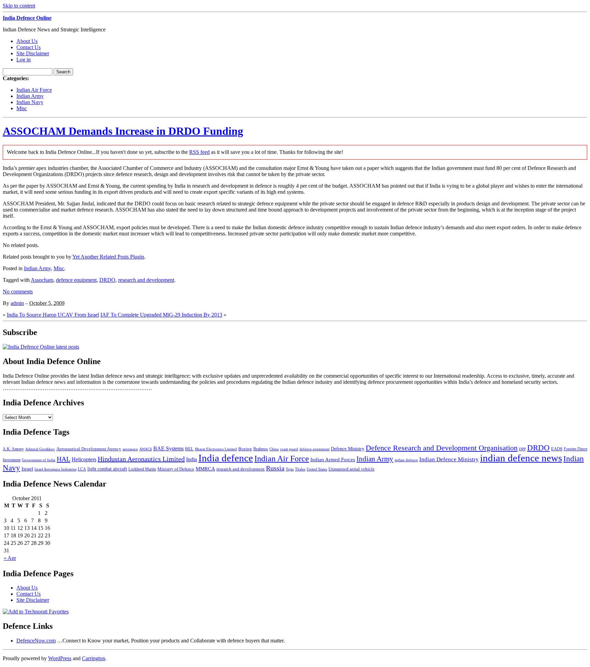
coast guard (289, 449)
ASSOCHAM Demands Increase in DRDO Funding (123, 131)
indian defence (406, 460)
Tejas (290, 469)
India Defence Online (27, 18)
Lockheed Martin (142, 469)
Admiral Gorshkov (40, 449)
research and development (146, 280)
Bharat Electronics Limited (216, 449)
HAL (63, 459)
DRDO (107, 280)
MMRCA (205, 469)
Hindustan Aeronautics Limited (141, 459)
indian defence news (521, 457)
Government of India (38, 460)
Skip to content (19, 6)
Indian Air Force (34, 90)
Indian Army (30, 96)
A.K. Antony (13, 449)
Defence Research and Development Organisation (442, 448)
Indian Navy (29, 102)
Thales (300, 469)
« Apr (10, 558)
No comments (18, 291)
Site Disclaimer (32, 53)
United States (317, 469)
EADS (556, 449)
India (191, 459)
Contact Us (28, 47)
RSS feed (199, 152)
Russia (275, 468)
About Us (27, 41)
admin (17, 303)
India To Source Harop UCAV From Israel (53, 315)
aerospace (130, 449)
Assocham (42, 280)
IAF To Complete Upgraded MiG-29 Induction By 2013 (161, 315)
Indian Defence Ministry (449, 459)
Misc (21, 108)
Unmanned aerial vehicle (351, 469)
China (274, 449)
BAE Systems (168, 449)
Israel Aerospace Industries (55, 469)
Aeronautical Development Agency (88, 449)
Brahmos (260, 449)
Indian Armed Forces (332, 459)
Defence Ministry (347, 448)
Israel (27, 469)
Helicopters (84, 459)
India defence (225, 457)
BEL (189, 449)
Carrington (93, 658)
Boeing (245, 449)
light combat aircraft (107, 469)
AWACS (145, 449)
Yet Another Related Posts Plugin (108, 257)
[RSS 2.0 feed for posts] (41, 347)
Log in (23, 59)
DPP (522, 449)
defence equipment (76, 280)
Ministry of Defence (175, 469)
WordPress (59, 658)
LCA (82, 469)
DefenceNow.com (36, 640)
